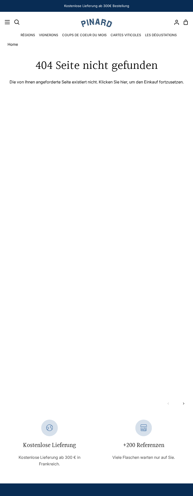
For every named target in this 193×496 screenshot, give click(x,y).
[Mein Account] (174, 22)
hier (123, 81)
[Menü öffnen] (5, 22)
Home (13, 44)
